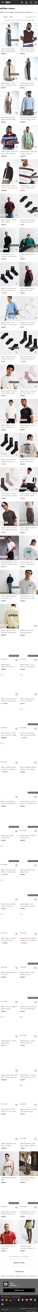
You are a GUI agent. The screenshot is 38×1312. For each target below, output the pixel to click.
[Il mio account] (26, 2)
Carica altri (19, 1263)
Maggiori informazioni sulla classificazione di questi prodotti (18, 20)
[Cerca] (22, 2)
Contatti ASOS (23, 1308)
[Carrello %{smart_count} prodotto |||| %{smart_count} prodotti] (35, 2)
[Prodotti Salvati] (31, 2)
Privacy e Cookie (33, 1308)
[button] (2, 1300)
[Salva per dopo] (16, 44)
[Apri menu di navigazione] (2, 2)
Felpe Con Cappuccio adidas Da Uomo (14, 1276)
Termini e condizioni (32, 1310)
